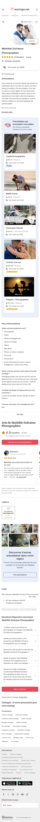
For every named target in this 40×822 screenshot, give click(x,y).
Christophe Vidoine (14, 228)
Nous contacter (20, 689)
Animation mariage (23, 730)
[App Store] (9, 785)
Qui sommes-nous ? (26, 770)
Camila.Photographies (15, 156)
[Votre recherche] (3, 22)
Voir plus (20, 414)
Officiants (5, 741)
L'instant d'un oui (13, 262)
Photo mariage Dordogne (10, 609)
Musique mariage (7, 722)
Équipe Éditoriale (7, 773)
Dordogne (5, 15)
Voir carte (32, 597)
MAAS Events (12, 193)
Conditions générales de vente (12, 757)
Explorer (32, 41)
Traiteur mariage (7, 715)
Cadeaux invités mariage (10, 719)
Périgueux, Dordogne (12, 61)
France (9, 805)
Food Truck (29, 738)
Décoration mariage (19, 726)
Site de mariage (30, 773)
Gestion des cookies (28, 760)
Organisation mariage (22, 734)
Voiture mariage (21, 722)
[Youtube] (22, 794)
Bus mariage (6, 726)
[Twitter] (8, 794)
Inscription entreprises (9, 770)
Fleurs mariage (7, 734)
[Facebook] (4, 794)
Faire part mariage (22, 715)
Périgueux (15, 15)
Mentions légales (16, 754)
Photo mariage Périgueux (28, 609)
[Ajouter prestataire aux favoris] (36, 22)
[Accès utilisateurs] (37, 9)
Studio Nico (23, 697)
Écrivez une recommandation (20, 442)
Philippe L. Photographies (17, 299)
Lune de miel (6, 738)
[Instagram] (18, 794)
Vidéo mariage (26, 719)
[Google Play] (24, 785)
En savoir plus (7, 112)
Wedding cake (18, 738)
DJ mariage (15, 741)
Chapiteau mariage (8, 730)
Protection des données (10, 760)
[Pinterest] (13, 794)
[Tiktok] (27, 794)
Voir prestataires (20, 575)
